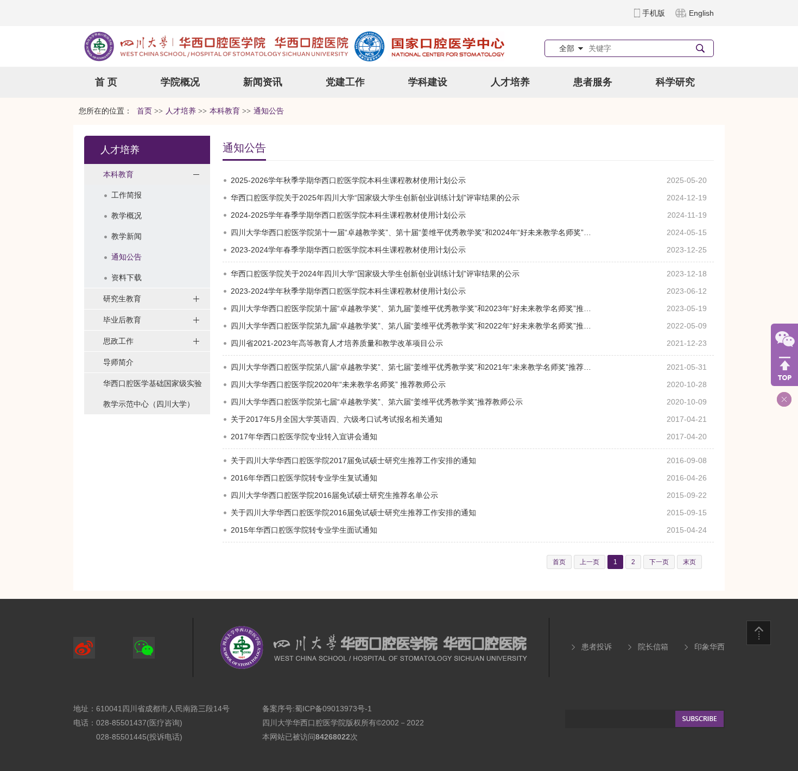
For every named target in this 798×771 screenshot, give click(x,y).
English (701, 13)
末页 (689, 562)
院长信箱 (653, 646)
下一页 (659, 562)
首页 (144, 111)
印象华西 (709, 646)
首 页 (106, 82)
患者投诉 (596, 646)
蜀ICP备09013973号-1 (333, 708)
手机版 (653, 13)
